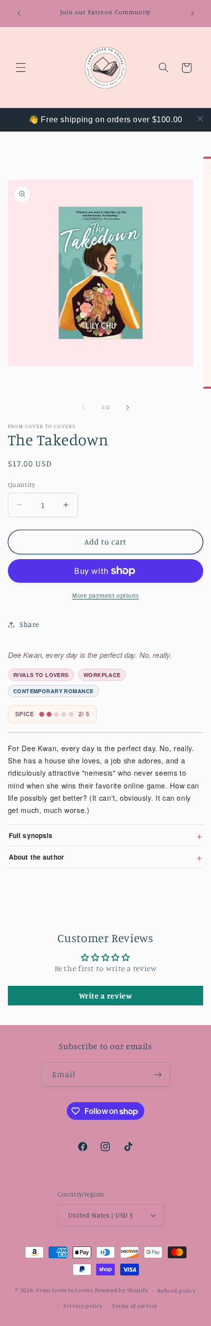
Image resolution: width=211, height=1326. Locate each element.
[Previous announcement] (18, 13)
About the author (106, 856)
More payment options (105, 595)
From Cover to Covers (64, 1290)
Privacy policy (82, 1305)
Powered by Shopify (121, 1290)
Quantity (21, 484)
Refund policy (177, 1290)
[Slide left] (83, 407)
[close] (200, 119)
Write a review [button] (105, 996)
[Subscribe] (158, 1074)
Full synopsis (106, 835)
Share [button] (29, 624)
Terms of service (134, 1305)
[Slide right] (127, 407)
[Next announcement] (192, 13)
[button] (20, 67)
